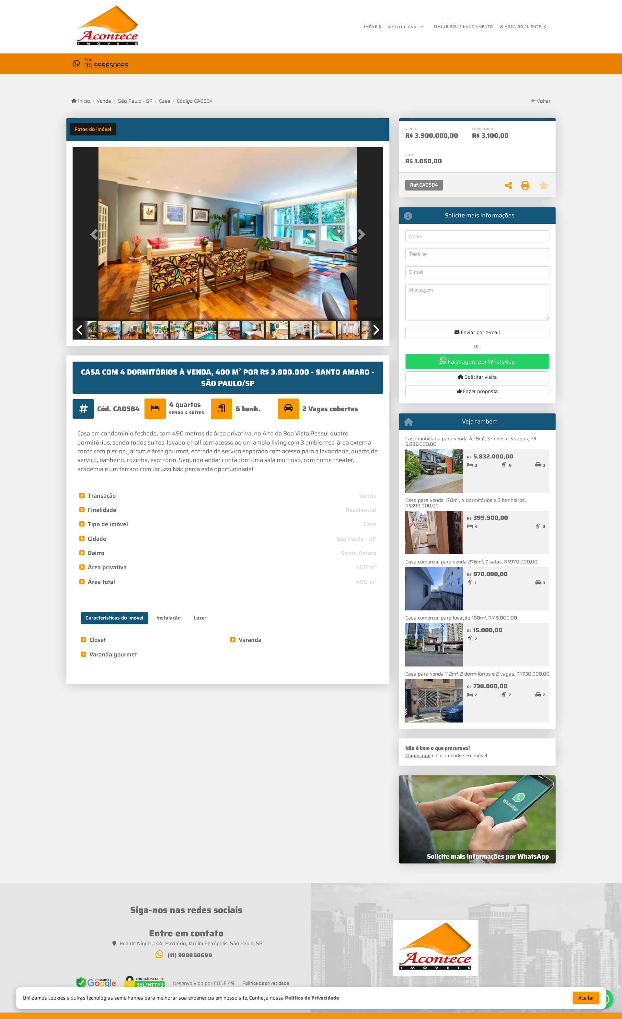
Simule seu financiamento (463, 26)
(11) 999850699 (106, 65)
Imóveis (372, 26)
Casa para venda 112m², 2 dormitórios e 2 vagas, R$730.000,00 (477, 674)
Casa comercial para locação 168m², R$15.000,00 (461, 618)
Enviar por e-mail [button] (479, 332)
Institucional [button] (403, 27)
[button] (96, 234)
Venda (104, 101)
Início (83, 101)
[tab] (93, 129)
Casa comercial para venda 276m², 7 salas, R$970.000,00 (471, 562)
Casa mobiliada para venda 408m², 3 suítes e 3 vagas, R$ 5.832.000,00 (470, 441)
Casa (164, 101)
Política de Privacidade (312, 998)
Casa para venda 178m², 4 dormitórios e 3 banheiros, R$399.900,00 (465, 503)
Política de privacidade (265, 983)
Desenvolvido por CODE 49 (203, 983)
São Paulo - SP (135, 101)
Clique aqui (418, 755)
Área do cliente (523, 26)
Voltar (543, 101)
